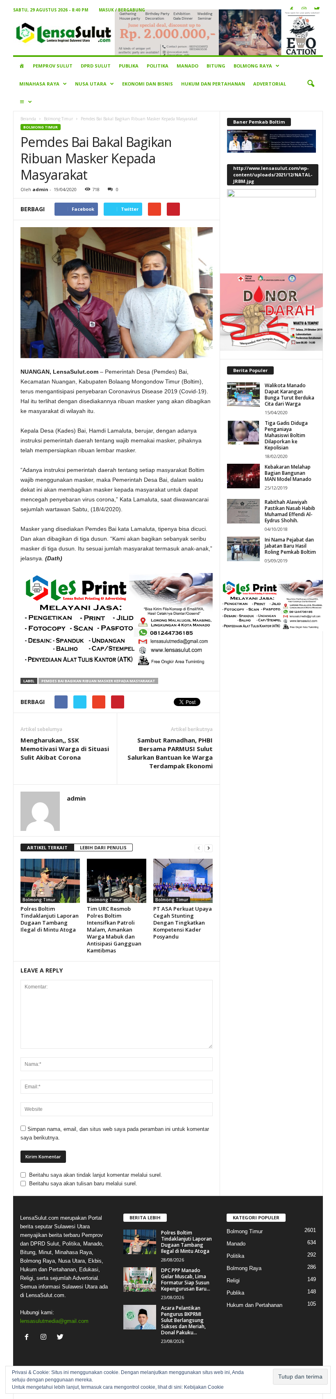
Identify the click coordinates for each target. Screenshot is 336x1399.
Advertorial (269, 84)
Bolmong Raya (253, 66)
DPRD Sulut (96, 66)
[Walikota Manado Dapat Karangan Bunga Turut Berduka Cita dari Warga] (243, 394)
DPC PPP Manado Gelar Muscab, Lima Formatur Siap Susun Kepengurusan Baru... (185, 1279)
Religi (233, 1280)
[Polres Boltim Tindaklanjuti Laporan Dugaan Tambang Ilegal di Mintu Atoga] (50, 881)
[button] (311, 84)
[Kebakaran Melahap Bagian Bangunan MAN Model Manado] (243, 476)
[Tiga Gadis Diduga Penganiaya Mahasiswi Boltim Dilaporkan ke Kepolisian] (243, 432)
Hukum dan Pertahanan (213, 84)
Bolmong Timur (58, 119)
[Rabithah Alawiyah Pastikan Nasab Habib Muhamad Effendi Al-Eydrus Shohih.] (243, 511)
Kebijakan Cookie (204, 1387)
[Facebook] (28, 1338)
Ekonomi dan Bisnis (147, 84)
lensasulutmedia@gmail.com (54, 1321)
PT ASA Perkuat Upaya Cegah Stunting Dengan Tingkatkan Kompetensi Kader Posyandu (182, 922)
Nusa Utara (91, 84)
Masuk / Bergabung (122, 10)
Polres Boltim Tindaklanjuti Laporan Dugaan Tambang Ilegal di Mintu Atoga (49, 919)
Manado (187, 66)
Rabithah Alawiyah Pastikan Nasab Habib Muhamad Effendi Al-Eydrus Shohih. (290, 511)
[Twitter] (61, 1338)
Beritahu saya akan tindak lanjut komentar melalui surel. (95, 1175)
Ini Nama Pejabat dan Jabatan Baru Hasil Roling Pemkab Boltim (290, 545)
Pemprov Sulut (53, 66)
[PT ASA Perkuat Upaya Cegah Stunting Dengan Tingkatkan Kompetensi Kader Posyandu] (183, 881)
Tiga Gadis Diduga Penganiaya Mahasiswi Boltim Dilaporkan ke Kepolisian (286, 435)
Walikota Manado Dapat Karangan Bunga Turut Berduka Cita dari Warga (289, 394)
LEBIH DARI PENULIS (103, 847)
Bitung (216, 66)
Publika (128, 66)
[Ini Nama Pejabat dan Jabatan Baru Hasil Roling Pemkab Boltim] (243, 549)
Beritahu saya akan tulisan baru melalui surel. (83, 1183)
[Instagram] (45, 1338)
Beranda (28, 119)
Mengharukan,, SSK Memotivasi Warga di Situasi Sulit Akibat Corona (64, 748)
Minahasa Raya (39, 84)
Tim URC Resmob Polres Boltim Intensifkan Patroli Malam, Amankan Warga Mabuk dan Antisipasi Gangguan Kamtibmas (114, 929)
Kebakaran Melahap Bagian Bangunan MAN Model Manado (288, 473)
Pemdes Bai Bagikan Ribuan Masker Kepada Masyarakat (98, 681)
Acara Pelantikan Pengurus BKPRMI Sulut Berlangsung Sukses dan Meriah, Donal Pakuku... (183, 1320)
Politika (157, 66)
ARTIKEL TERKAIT (47, 847)
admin (40, 189)
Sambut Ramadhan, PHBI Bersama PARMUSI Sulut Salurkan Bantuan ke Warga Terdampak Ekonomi (170, 753)
